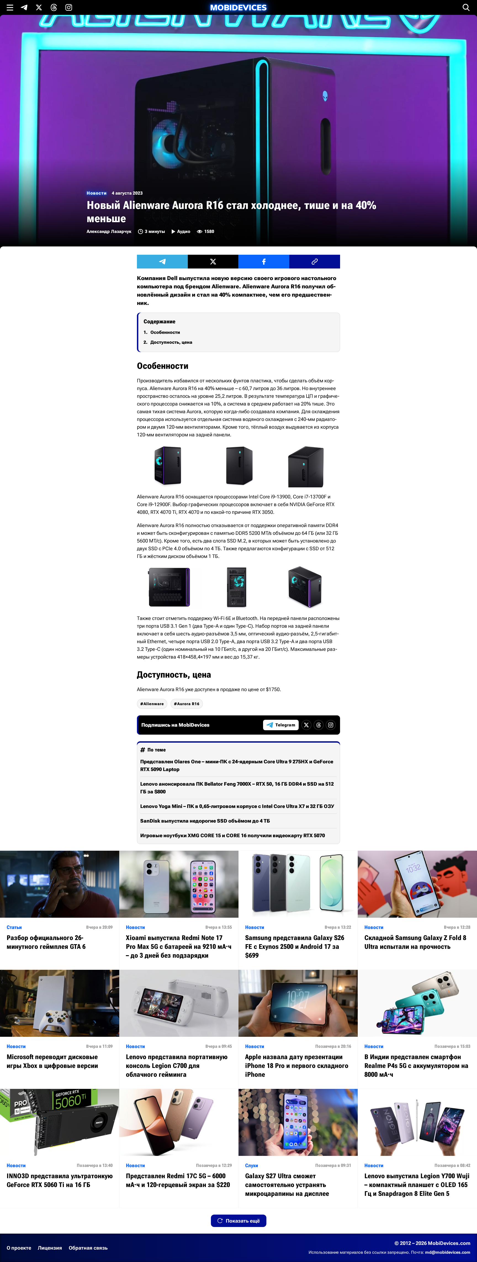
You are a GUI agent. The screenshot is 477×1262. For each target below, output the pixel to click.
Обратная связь (88, 1248)
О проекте (19, 1248)
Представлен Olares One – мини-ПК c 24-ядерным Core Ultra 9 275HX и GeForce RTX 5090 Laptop (236, 765)
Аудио (183, 231)
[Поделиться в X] (213, 261)
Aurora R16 (188, 704)
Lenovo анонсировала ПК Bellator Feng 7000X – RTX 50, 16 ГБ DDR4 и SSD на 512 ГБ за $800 (237, 787)
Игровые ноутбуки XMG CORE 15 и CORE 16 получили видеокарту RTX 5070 (232, 835)
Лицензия (50, 1248)
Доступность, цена (171, 342)
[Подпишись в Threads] (53, 7)
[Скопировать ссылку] (314, 261)
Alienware (154, 704)
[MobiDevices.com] (238, 7)
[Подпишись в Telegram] (24, 7)
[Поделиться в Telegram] (162, 261)
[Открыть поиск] (466, 7)
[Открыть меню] (10, 7)
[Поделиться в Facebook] (264, 261)
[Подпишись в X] (38, 7)
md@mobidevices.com (447, 1252)
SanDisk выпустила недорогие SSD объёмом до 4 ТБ (205, 821)
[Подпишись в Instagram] (68, 7)
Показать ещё (243, 1221)
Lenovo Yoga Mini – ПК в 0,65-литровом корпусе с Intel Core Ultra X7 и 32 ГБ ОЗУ (237, 806)
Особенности (165, 332)
